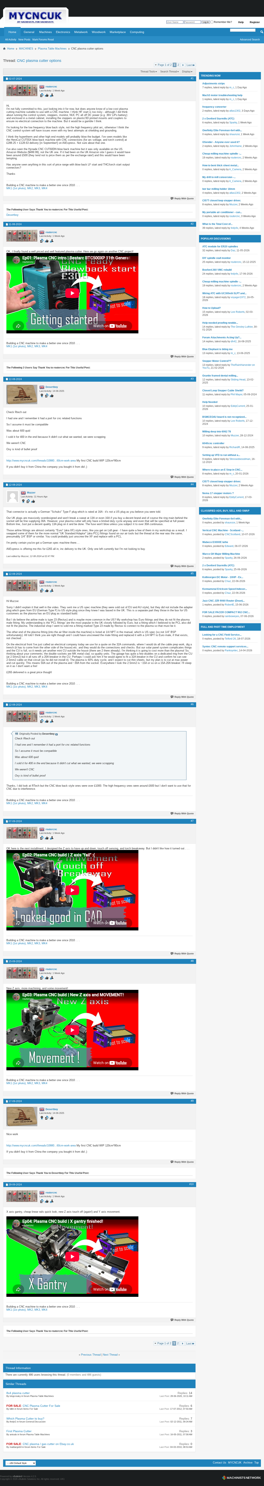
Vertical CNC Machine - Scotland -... (223, 530)
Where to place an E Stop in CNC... (222, 469)
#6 (192, 704)
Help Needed (209, 402)
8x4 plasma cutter (18, 1393)
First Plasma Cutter (19, 1431)
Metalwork (81, 32)
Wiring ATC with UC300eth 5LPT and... (224, 293)
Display (186, 71)
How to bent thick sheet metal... (220, 165)
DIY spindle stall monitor (216, 258)
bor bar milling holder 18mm (218, 189)
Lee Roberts (238, 311)
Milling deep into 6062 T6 (216, 431)
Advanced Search (250, 39)
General (29, 32)
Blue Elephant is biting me (217, 349)
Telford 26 (230, 638)
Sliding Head (238, 379)
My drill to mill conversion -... (219, 177)
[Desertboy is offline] (21, 394)
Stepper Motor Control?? (216, 361)
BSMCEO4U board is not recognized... (224, 416)
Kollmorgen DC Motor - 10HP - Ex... (222, 577)
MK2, (30, 188)
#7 (192, 820)
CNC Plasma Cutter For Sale (41, 1405)
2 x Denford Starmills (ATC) (218, 118)
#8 (192, 961)
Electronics (63, 32)
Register (255, 22)
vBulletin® (17, 1476)
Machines (45, 32)
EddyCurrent (238, 406)
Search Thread (168, 71)
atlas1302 (234, 110)
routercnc (236, 157)
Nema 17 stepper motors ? (218, 493)
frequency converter (214, 106)
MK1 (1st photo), (16, 188)
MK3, (38, 188)
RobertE (229, 604)
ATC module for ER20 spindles (220, 246)
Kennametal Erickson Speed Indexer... (224, 589)
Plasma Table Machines (52, 48)
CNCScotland (232, 534)
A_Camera (235, 169)
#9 (192, 1100)
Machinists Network (241, 1478)
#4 (192, 484)
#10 (191, 1184)
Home (12, 32)
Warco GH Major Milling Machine (221, 553)
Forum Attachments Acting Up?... (221, 337)
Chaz (228, 581)
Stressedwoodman (239, 459)
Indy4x (234, 228)
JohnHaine (235, 146)
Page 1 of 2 (165, 64)
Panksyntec (231, 650)
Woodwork (99, 32)
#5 (192, 573)
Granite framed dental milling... (220, 375)
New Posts (24, 39)
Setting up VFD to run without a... (221, 455)
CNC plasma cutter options (39, 61)
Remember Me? (222, 22)
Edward (229, 546)
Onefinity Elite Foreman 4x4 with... (222, 130)
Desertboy (12, 214)
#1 (192, 78)
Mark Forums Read (43, 39)
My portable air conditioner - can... (222, 212)
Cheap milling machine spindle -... (221, 153)
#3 (192, 378)
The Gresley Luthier (242, 326)
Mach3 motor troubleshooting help (222, 95)
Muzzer (233, 204)
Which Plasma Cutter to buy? (25, 1418)
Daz (233, 250)
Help (241, 22)
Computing (137, 32)
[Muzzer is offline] (12, 496)
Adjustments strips (213, 83)
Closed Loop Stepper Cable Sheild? (223, 390)
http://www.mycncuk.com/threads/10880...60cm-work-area (41, 460)
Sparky (233, 122)
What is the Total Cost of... (217, 224)
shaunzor (234, 134)
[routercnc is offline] (21, 90)
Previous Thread (91, 1354)
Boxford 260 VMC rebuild (217, 269)
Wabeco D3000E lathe (215, 542)
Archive (247, 1462)
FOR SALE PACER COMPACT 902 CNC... (226, 612)
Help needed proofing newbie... (220, 322)
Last (189, 65)
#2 (192, 223)
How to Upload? (211, 308)
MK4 (44, 188)
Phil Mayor (236, 394)
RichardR (234, 447)
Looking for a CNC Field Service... (222, 634)
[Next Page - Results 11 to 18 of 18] (182, 65)
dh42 (234, 341)
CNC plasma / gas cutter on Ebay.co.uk (48, 1444)
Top (256, 1462)
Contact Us (219, 1462)
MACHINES (26, 48)
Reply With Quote (184, 198)
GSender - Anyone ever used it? (221, 142)
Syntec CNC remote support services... (225, 646)
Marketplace (118, 32)
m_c (231, 87)
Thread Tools (147, 71)
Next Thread (110, 1354)
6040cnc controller (213, 443)
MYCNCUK (235, 1462)
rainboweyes (232, 616)
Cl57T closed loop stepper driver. (221, 200)
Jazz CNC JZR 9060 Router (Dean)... (223, 600)
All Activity (10, 39)
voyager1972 (238, 297)
